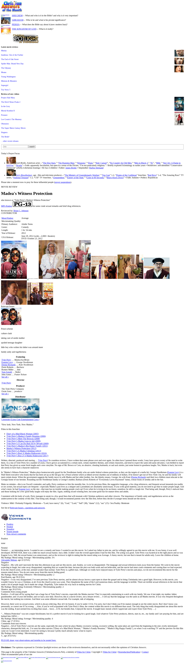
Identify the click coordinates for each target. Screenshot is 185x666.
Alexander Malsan (9, 560)
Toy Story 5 (5, 90)
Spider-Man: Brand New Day (12, 64)
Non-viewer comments (16, 534)
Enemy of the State (75, 177)
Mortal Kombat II (8, 111)
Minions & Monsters (9, 81)
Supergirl (4, 85)
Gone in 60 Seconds (95, 177)
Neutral (10, 527)
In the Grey (5, 106)
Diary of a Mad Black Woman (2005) (23, 434)
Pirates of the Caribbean (126, 175)
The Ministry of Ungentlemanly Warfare (82, 175)
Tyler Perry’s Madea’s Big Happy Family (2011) (27, 446)
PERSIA (16, 24)
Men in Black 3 (141, 163)
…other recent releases (9, 141)
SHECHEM (17, 15)
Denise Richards (8, 365)
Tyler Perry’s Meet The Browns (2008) (23, 438)
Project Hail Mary (8, 98)
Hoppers (4, 132)
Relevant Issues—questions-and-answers (27, 508)
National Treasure (20, 177)
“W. (151, 163)
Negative (10, 529)
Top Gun (106, 175)
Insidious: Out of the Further (12, 55)
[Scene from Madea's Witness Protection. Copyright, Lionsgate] (51, 278)
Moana (3, 72)
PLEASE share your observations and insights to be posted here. (28, 640)
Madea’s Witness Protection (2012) (21, 448)
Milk (158, 163)
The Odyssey (6, 68)
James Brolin (71, 168)
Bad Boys (152, 175)
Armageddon (58, 177)
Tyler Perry (6, 360)
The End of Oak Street (10, 59)
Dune (90, 163)
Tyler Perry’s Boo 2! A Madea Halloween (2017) (27, 456)
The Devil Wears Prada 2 (10, 102)
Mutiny (4, 50)
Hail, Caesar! (101, 163)
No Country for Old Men (121, 163)
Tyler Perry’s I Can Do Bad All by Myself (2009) (28, 443)
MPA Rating (6, 206)
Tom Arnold (6, 372)
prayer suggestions (63, 182)
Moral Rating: (7, 218)
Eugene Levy (7, 362)
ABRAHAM (17, 20)
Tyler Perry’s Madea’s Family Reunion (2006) (26, 436)
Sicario (19, 165)
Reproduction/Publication (129, 652)
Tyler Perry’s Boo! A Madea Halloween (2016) (27, 453)
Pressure (4, 115)
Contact (145, 652)
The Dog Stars (49, 163)
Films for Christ (83, 652)
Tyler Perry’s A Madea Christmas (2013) (24, 451)
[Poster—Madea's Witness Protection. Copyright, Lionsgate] (14, 278)
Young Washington (8, 77)
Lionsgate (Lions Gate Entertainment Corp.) (20, 419)
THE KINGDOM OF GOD (24, 29)
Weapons (81, 163)
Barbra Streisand (96, 168)
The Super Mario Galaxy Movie (13, 128)
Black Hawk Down (115, 177)
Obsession (5, 124)
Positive (10, 524)
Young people (12, 531)
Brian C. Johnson (21, 211)
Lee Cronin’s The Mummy (11, 119)
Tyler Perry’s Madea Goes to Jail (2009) (24, 441)
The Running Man (66, 163)
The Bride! (5, 137)
